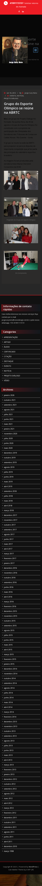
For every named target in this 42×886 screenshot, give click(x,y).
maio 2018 (8, 501)
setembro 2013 (10, 736)
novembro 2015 (10, 616)
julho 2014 (8, 693)
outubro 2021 (9, 400)
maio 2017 (8, 544)
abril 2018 (8, 505)
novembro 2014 (10, 673)
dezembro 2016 (10, 568)
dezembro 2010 (10, 846)
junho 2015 (8, 640)
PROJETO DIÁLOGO (11, 98)
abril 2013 (8, 760)
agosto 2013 (9, 741)
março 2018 (9, 510)
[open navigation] (35, 50)
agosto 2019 (9, 467)
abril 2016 (8, 597)
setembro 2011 (10, 827)
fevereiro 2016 (10, 606)
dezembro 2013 (10, 721)
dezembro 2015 (10, 611)
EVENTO (13, 96)
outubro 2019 (9, 457)
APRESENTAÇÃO (11, 337)
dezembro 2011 (10, 817)
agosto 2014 (9, 688)
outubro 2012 (9, 784)
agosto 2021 (9, 409)
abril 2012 (8, 803)
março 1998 (9, 851)
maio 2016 (8, 592)
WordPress (33, 867)
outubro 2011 (9, 822)
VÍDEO (6, 380)
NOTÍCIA (20, 96)
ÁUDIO (7, 347)
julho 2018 (8, 496)
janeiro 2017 (9, 563)
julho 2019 (8, 472)
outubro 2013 (9, 731)
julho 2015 (8, 635)
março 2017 (9, 553)
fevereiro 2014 (10, 717)
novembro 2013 (10, 726)
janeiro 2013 (9, 774)
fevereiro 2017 (10, 558)
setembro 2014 (10, 683)
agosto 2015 (9, 630)
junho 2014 (8, 697)
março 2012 (9, 808)
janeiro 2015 (9, 664)
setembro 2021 (10, 405)
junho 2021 (8, 419)
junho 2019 (8, 477)
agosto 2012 (9, 793)
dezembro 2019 (10, 453)
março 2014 (9, 712)
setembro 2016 (10, 582)
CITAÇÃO (8, 356)
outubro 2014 (9, 678)
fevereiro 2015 (10, 659)
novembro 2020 (10, 433)
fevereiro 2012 (10, 813)
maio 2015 (8, 645)
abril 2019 (8, 486)
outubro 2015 (9, 621)
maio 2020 (8, 448)
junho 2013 (8, 750)
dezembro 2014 (10, 669)
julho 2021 (8, 414)
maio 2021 (8, 424)
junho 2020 (8, 443)
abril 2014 (8, 707)
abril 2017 (8, 549)
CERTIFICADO (9, 351)
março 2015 (9, 654)
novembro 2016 (10, 573)
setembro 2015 (10, 625)
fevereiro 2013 (10, 769)
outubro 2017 (9, 525)
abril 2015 (8, 649)
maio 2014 (8, 702)
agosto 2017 (9, 534)
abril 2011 (8, 841)
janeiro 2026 (9, 395)
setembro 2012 (10, 789)
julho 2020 (8, 438)
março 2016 (9, 601)
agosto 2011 (9, 832)
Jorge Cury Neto (31, 93)
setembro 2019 (10, 462)
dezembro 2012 (10, 779)
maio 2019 (8, 481)
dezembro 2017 (10, 515)
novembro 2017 (10, 520)
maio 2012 (8, 798)
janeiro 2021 (9, 429)
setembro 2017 (10, 529)
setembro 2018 (10, 491)
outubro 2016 (9, 577)
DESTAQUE (8, 361)
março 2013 (9, 765)
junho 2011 (8, 837)
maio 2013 (8, 755)
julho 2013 (8, 745)
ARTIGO (7, 342)
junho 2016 (8, 587)
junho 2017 (8, 539)
